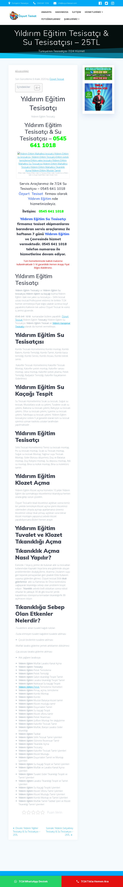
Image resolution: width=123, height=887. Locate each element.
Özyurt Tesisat (56, 79)
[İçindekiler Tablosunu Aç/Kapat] (35, 87)
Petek (29, 686)
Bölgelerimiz (22, 71)
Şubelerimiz (71, 19)
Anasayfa (46, 12)
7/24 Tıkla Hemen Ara (95, 881)
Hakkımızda (61, 12)
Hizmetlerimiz (93, 12)
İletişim (76, 12)
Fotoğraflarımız (50, 19)
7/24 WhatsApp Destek (33, 881)
